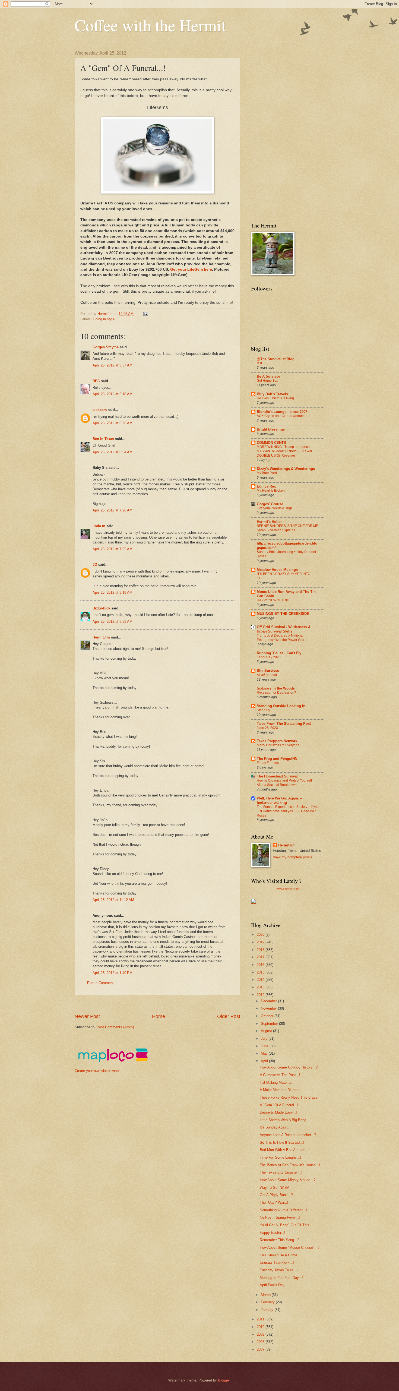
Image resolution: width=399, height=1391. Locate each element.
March (266, 1295)
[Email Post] (145, 314)
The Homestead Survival (277, 776)
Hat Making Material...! (278, 1082)
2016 (261, 965)
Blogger (224, 1380)
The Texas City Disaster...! (281, 1172)
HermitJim (101, 637)
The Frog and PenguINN (277, 759)
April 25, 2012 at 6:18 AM (112, 394)
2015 (261, 972)
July (264, 1038)
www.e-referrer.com (288, 888)
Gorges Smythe (106, 347)
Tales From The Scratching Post (284, 724)
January (267, 1310)
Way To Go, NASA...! (277, 1187)
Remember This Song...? (279, 1240)
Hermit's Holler (269, 522)
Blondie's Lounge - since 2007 (282, 412)
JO (95, 564)
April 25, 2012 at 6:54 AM (112, 452)
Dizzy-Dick (101, 608)
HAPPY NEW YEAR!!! (273, 600)
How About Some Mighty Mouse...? (287, 1180)
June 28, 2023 (267, 728)
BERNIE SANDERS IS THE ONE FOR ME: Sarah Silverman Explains (288, 528)
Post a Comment (100, 983)
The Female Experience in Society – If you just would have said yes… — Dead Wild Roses (288, 811)
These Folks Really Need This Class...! (291, 1097)
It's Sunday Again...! (276, 1127)
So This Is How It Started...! (282, 1142)
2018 (261, 950)
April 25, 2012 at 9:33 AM (112, 621)
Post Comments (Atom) (115, 1027)
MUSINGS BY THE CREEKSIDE (283, 614)
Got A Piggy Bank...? (276, 1195)
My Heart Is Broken (271, 490)
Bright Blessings (271, 429)
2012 (261, 995)
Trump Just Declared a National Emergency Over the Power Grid (280, 638)
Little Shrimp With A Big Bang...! (285, 1120)
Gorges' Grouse (270, 504)
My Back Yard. (267, 473)
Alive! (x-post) (267, 675)
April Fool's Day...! (274, 1285)
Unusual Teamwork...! (277, 1262)
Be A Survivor (268, 376)
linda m (99, 526)
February (268, 1302)
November (269, 1008)
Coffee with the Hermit (150, 25)
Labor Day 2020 (269, 657)
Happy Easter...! (272, 1233)
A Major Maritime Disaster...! (282, 1090)
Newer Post (87, 1016)
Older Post (228, 1016)
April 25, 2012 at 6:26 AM (112, 423)
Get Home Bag (267, 380)
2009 (261, 1334)
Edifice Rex (266, 486)
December (269, 1001)
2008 (261, 1342)
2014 (261, 980)
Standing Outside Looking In (281, 706)
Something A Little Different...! (283, 1210)
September (270, 1024)
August (267, 1031)
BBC (96, 381)
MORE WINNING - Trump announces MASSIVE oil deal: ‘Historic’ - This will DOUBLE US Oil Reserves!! (284, 451)
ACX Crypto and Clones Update (280, 416)
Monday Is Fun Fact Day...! (281, 1278)
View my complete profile (292, 857)
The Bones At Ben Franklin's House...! (290, 1165)
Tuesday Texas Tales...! (279, 1270)
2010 (261, 1327)
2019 (261, 942)
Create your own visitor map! (97, 1071)
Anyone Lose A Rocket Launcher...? (288, 1135)
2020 (261, 934)
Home (158, 1016)
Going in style (104, 319)
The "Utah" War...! (274, 1202)
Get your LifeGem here (190, 269)
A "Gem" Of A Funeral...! (279, 1105)
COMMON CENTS (271, 443)
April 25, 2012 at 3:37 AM (112, 365)
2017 (261, 957)
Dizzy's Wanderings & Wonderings (286, 469)
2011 (261, 1319)
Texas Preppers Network (277, 741)
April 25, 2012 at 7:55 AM (112, 549)
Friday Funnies (268, 763)
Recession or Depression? (276, 692)
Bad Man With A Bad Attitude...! (285, 1150)
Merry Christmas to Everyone (278, 745)
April (265, 1061)
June (265, 1046)
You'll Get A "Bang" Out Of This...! (287, 1225)
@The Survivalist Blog (275, 359)
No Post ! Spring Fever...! (280, 1217)
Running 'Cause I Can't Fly (279, 653)
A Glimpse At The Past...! (280, 1075)
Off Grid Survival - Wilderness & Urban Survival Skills (284, 629)
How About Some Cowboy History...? (289, 1067)
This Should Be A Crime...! (281, 1255)
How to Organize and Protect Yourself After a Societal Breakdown (284, 783)
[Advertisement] (173, 1004)
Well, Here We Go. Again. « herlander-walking (279, 800)
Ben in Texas (103, 439)
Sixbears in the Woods (276, 688)
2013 (261, 987)
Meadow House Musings (277, 570)
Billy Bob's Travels (272, 394)
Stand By (263, 710)
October (267, 1016)
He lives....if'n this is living (275, 398)
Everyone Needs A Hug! (274, 508)
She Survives (268, 671)
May (265, 1053)
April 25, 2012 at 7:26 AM (112, 510)
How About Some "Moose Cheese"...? (289, 1247)
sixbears (100, 410)
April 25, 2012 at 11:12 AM (113, 900)
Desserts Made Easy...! (278, 1112)
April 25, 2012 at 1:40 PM (112, 973)
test (259, 363)
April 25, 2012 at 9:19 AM (112, 592)
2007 (261, 1349)
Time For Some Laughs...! (280, 1157)
